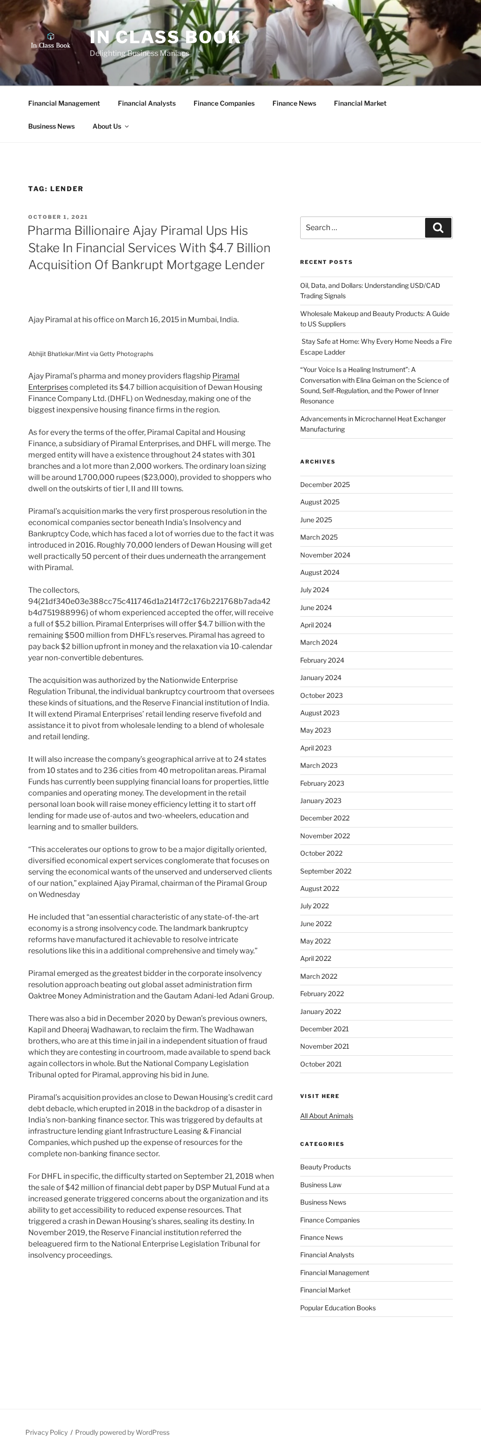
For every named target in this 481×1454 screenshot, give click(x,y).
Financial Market (360, 103)
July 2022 (314, 906)
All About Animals (326, 1116)
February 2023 (322, 783)
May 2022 (315, 941)
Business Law (320, 1185)
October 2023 (321, 695)
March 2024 (319, 642)
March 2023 (319, 765)
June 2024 (316, 607)
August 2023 (320, 713)
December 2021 (324, 1029)
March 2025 (319, 537)
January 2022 (320, 1011)
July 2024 (314, 590)
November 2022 (325, 836)
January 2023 (320, 800)
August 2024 (320, 572)
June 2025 (316, 520)
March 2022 (318, 976)
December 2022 (324, 818)
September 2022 (325, 871)
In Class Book (165, 37)
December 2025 (325, 484)
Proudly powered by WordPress (122, 1432)
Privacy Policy (46, 1432)
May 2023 (315, 730)
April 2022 (315, 958)
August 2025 (320, 502)
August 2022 (319, 888)
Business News (51, 126)
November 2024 (325, 555)
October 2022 (321, 853)
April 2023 (316, 748)
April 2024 (316, 625)
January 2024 (320, 677)
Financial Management (64, 103)
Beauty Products (325, 1167)
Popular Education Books (338, 1308)
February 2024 (322, 660)
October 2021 (321, 1064)
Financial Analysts (147, 103)
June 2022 (316, 924)
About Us (107, 126)
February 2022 (322, 994)
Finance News (294, 103)
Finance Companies (224, 103)
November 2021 (324, 1046)
